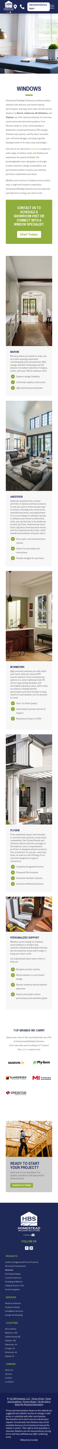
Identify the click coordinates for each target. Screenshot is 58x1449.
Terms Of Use (38, 1398)
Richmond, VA (11, 1352)
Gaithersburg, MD (12, 1337)
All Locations (10, 1329)
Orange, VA (10, 1348)
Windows (9, 1270)
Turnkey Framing (12, 1307)
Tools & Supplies (12, 1290)
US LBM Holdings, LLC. (20, 1398)
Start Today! (29, 234)
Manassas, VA (11, 1345)
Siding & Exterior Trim (14, 1286)
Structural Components (15, 1266)
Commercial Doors (13, 1278)
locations (34, 149)
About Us (9, 1370)
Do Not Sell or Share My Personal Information (33, 1403)
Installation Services (14, 1311)
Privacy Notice (29, 1401)
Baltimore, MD (11, 1333)
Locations (9, 1382)
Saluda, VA (9, 1356)
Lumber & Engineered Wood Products (21, 1262)
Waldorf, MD (10, 1341)
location (25, 1049)
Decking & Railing (12, 1274)
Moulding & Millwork (13, 1282)
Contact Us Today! (21, 1185)
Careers (8, 1374)
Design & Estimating (14, 1315)
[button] (52, 7)
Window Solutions (13, 1303)
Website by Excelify (29, 1440)
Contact (8, 1378)
